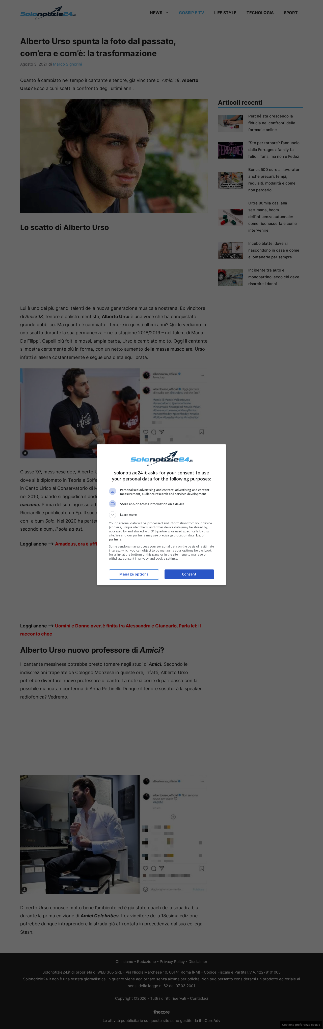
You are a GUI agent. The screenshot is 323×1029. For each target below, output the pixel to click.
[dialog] (161, 514)
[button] (161, 514)
